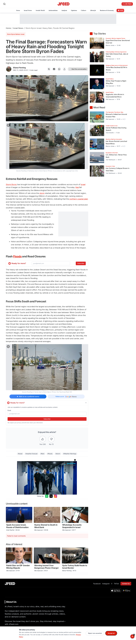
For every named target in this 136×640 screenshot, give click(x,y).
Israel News (18, 28)
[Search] (4, 4)
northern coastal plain (78, 199)
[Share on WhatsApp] (59, 69)
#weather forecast (31, 453)
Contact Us (126, 583)
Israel (83, 184)
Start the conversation (79, 69)
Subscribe (80, 263)
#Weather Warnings (69, 453)
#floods (49, 453)
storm (42, 193)
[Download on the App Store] (115, 590)
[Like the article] (42, 439)
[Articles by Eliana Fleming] (9, 69)
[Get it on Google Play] (126, 590)
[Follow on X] (51, 496)
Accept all (111, 633)
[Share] (64, 69)
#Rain (42, 453)
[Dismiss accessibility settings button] (134, 635)
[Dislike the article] (51, 439)
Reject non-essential (95, 633)
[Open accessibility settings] (132, 636)
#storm (58, 453)
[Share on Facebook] (54, 69)
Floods (17, 256)
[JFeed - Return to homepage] (10, 583)
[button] (47, 147)
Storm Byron (11, 184)
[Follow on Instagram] (55, 496)
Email (9, 410)
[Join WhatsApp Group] (46, 496)
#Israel (20, 453)
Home (8, 28)
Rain (77, 187)
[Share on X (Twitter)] (49, 69)
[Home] (63, 4)
